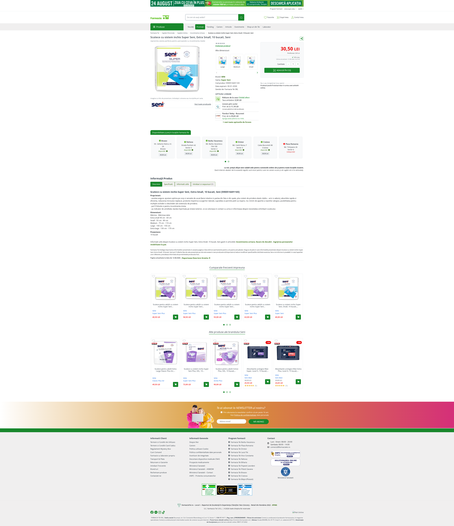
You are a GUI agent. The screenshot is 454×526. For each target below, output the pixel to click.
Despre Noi (194, 442)
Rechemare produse (158, 472)
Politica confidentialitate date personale (205, 452)
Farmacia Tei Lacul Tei (239, 452)
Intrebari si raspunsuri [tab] (203, 184)
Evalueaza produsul (222, 46)
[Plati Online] (298, 512)
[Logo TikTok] (163, 512)
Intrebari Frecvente (158, 466)
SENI (223, 77)
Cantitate (281, 64)
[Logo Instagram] (159, 512)
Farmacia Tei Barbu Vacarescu (243, 442)
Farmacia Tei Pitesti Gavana (242, 469)
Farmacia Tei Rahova (239, 459)
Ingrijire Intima (182, 33)
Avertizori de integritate (199, 455)
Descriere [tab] (156, 184)
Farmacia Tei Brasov (239, 472)
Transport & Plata (157, 459)
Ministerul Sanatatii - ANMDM (201, 469)
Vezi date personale (249, 415)
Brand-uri (154, 469)
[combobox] (211, 17)
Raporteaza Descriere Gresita (195, 258)
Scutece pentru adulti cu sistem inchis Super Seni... (165, 305)
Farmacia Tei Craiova (239, 476)
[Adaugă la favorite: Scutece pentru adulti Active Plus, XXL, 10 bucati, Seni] (214, 340)
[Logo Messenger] (155, 512)
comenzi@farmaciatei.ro (280, 447)
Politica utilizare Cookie (198, 449)
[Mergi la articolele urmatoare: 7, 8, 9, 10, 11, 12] (228, 161)
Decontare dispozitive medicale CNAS (204, 459)
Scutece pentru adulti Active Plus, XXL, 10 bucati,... (227, 370)
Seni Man (248, 378)
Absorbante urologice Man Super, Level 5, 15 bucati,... (257, 370)
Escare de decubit (264, 242)
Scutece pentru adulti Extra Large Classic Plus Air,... (165, 370)
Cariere (192, 445)
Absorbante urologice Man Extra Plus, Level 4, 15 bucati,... (288, 370)
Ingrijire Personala (168, 33)
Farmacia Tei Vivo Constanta (242, 455)
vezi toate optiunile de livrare (237, 122)
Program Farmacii (276, 9)
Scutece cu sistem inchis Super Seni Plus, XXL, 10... (196, 370)
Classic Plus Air (158, 381)
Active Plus (218, 381)
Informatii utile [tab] (183, 184)
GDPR (300, 9)
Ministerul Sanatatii (197, 466)
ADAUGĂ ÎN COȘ (284, 70)
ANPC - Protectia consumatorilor (202, 476)
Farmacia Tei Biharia (239, 462)
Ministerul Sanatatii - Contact (201, 472)
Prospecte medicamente (199, 462)
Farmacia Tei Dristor (239, 449)
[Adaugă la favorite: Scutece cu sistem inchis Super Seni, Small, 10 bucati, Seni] (276, 276)
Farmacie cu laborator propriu (162, 455)
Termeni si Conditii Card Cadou (162, 445)
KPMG (274, 505)
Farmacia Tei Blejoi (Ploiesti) (242, 479)
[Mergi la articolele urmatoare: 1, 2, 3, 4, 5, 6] (225, 161)
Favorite (270, 17)
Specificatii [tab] (168, 184)
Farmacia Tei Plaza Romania (242, 445)
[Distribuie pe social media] (302, 39)
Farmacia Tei (154, 33)
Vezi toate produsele (202, 104)
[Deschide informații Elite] (154, 344)
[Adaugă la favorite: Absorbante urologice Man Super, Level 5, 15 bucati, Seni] (245, 340)
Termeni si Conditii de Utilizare (162, 442)
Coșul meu (283, 17)
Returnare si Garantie (159, 462)
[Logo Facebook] (151, 512)
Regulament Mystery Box (160, 449)
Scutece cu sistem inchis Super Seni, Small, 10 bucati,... (288, 305)
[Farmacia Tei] (159, 17)
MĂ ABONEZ (258, 421)
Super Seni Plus (158, 313)
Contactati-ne (155, 476)
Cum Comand (156, 452)
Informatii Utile (289, 9)
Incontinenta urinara (245, 242)
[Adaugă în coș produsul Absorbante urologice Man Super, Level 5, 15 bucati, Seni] (267, 381)
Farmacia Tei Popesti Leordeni (243, 466)
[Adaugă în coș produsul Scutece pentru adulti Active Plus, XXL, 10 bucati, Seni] (237, 384)
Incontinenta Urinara (197, 33)
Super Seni (226, 80)
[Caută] (241, 17)
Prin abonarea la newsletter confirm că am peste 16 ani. (246, 412)
